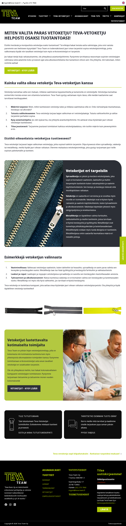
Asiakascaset (81, 16)
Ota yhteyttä (117, 8)
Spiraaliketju (72, 176)
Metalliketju (72, 215)
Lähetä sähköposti (123, 250)
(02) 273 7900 (30, 3)
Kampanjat (119, 16)
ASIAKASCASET (51, 470)
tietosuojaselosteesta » (106, 503)
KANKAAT (46, 480)
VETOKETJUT (47, 492)
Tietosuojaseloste (115, 523)
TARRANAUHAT (48, 488)
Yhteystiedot (118, 21)
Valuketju (70, 196)
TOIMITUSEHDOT (79, 494)
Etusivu (32, 16)
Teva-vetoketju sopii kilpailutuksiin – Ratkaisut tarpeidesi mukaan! (86, 453)
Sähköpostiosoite (105, 480)
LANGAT (45, 484)
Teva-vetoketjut (61, 16)
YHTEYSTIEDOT (78, 470)
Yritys (105, 16)
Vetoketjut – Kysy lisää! (21, 70)
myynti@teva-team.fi (12, 3)
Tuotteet (43, 16)
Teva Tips (95, 16)
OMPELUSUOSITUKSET (51, 496)
